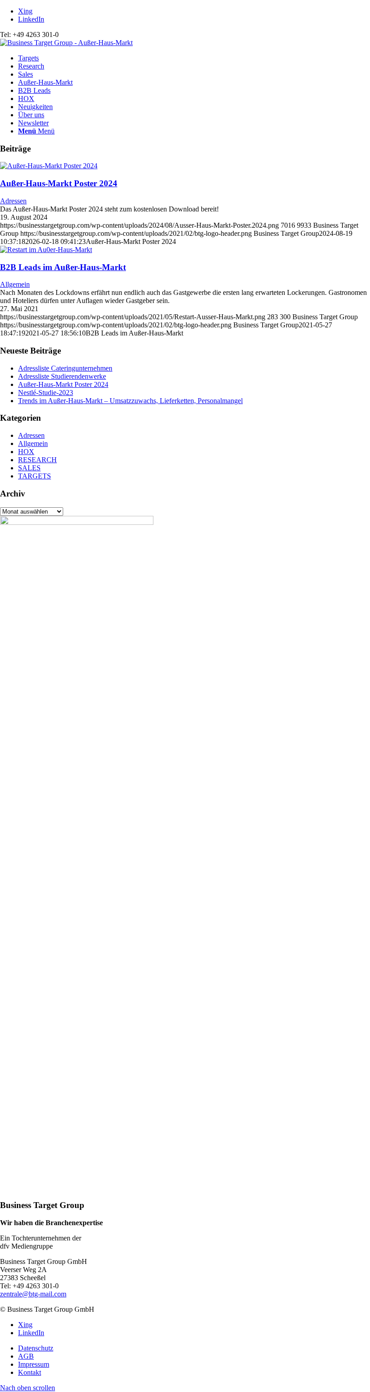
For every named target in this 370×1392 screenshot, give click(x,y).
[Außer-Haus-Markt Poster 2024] (48, 166)
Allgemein (15, 284)
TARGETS (34, 476)
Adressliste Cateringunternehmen (65, 368)
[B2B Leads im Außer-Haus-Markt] (46, 249)
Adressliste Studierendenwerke (62, 376)
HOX (26, 451)
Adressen (13, 201)
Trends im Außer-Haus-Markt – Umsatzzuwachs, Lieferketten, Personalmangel (130, 400)
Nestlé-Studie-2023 (45, 392)
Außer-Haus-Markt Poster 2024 (58, 183)
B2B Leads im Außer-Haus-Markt (63, 267)
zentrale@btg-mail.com (33, 1294)
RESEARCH (37, 460)
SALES (29, 468)
